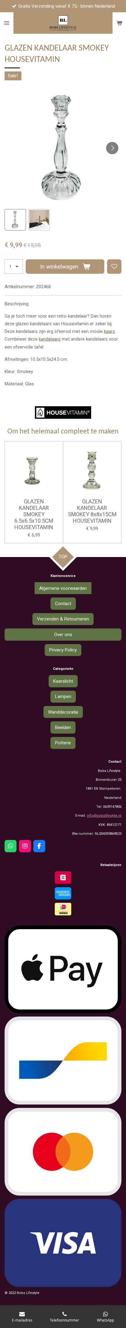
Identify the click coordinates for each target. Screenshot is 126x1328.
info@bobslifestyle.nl (104, 816)
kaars (109, 331)
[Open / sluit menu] (6, 23)
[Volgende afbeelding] (112, 148)
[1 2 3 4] (14, 266)
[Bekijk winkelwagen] (119, 23)
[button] (15, 220)
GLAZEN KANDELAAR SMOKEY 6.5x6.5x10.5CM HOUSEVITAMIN (33, 514)
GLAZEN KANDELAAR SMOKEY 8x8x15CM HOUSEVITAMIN (92, 511)
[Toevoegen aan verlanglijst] (114, 266)
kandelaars (50, 339)
